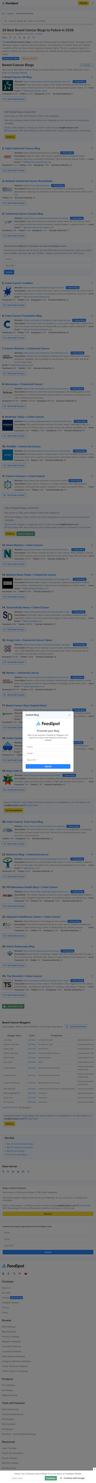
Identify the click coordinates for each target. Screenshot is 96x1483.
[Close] (69, 714)
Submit (48, 766)
